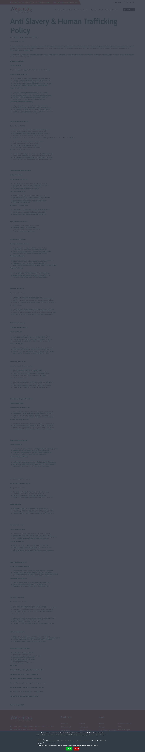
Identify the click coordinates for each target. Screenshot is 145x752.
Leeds (29, 2)
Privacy (102, 727)
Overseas (46, 2)
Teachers (58, 10)
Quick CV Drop (129, 10)
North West (22, 2)
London (14, 2)
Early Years (77, 10)
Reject (76, 749)
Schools (85, 10)
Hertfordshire (37, 2)
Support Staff (67, 10)
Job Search (93, 10)
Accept (68, 749)
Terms (101, 724)
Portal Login (117, 2)
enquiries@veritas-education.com (66, 2)
